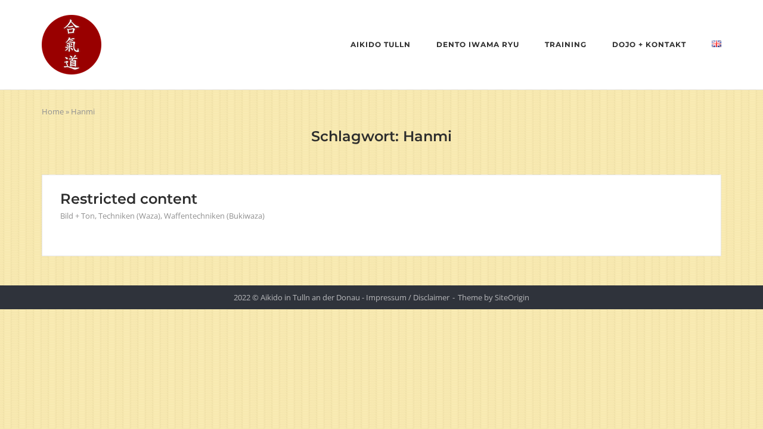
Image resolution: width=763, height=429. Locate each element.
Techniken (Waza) (129, 215)
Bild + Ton (77, 215)
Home (53, 111)
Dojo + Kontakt (649, 44)
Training (566, 44)
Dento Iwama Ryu (477, 44)
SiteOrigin (512, 297)
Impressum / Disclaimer (407, 297)
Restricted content (128, 198)
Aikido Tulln (381, 44)
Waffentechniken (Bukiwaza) (214, 215)
